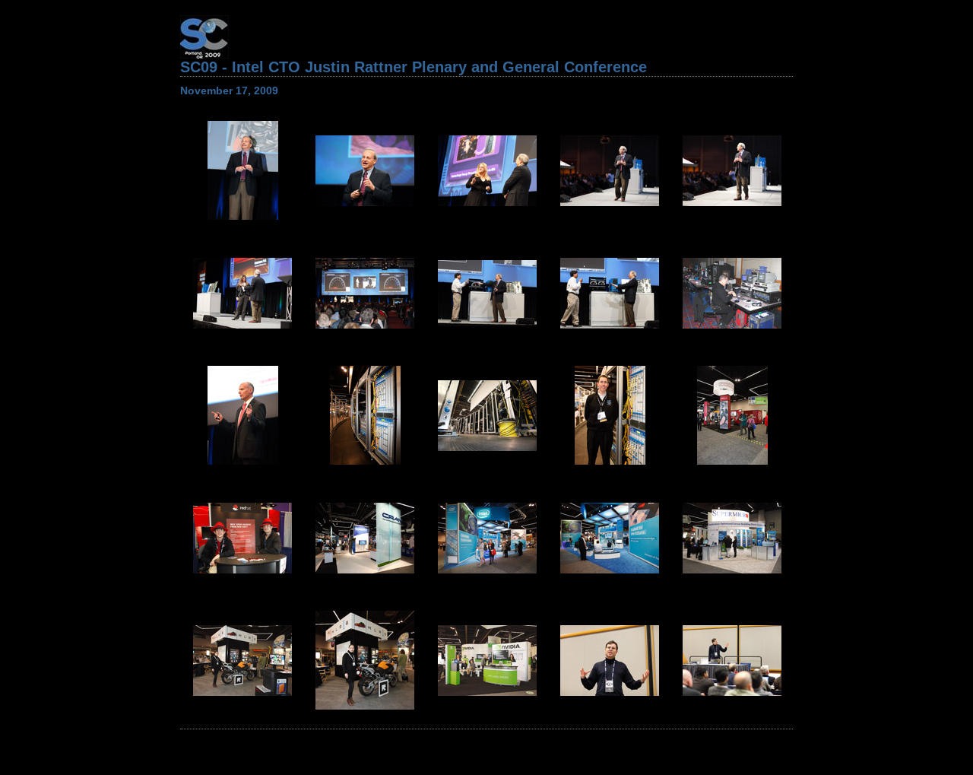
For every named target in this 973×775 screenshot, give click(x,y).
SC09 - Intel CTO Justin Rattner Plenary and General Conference (413, 67)
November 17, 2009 (229, 90)
